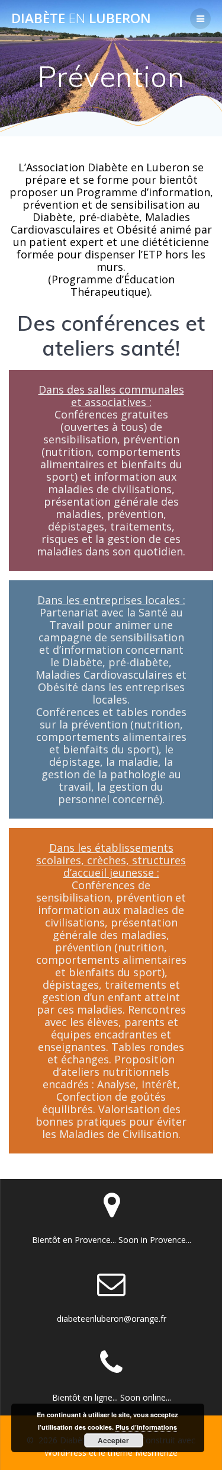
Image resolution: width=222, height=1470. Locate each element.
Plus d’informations (146, 1427)
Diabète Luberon (81, 18)
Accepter (113, 1440)
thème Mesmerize (143, 1452)
